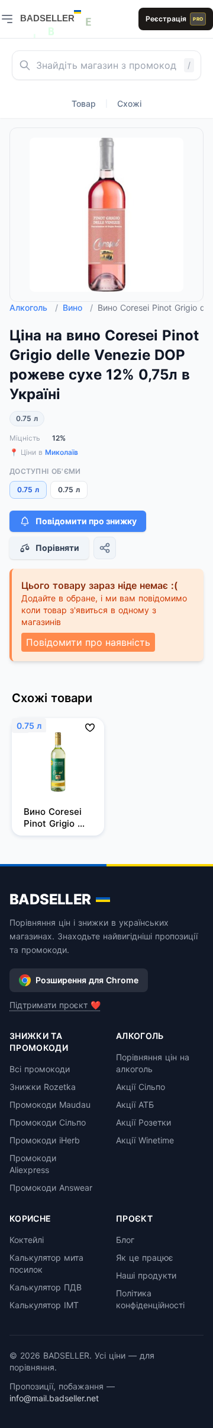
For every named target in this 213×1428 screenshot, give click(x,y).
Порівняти (57, 548)
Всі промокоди (39, 1069)
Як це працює (144, 1257)
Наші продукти (146, 1275)
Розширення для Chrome (87, 980)
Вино (78, 307)
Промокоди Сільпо (47, 1122)
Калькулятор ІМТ (44, 1305)
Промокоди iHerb (44, 1140)
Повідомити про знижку (86, 521)
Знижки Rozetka (42, 1087)
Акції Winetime (145, 1140)
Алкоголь (33, 307)
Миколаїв (61, 452)
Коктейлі (26, 1240)
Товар (84, 103)
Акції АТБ (135, 1104)
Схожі (129, 103)
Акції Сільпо (140, 1087)
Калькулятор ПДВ (45, 1287)
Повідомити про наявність (88, 642)
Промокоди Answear (50, 1187)
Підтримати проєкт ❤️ (55, 1005)
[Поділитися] (104, 548)
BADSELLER (50, 899)
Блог (125, 1240)
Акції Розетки (143, 1122)
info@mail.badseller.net (54, 1398)
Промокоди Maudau (50, 1104)
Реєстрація (174, 18)
